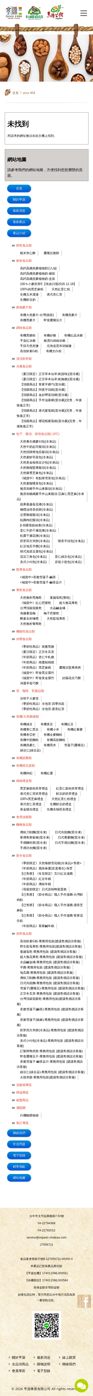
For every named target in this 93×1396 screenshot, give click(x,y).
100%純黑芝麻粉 (31, 289)
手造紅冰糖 (28, 340)
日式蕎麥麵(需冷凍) (71, 837)
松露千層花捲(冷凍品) (35, 536)
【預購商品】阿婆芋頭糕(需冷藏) (42, 389)
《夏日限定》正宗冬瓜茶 (37, 652)
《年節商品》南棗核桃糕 (37, 662)
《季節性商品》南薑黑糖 (37, 646)
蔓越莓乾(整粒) (60, 597)
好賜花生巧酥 (71, 678)
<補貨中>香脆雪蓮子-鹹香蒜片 (41, 582)
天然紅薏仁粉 (61, 289)
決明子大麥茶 (29, 698)
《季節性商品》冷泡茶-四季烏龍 (42, 703)
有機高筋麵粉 (56, 740)
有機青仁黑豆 (29, 729)
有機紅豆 (67, 724)
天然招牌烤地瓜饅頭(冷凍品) (39, 452)
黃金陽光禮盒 (29, 809)
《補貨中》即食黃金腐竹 (37, 678)
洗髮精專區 (24, 1085)
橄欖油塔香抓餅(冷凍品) (36, 509)
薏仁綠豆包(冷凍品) (68, 556)
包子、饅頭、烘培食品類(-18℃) (37, 434)
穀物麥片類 (24, 307)
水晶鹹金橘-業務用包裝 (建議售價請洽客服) (50, 962)
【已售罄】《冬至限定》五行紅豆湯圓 (46, 873)
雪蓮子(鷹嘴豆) (74, 745)
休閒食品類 (24, 639)
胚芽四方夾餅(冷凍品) (35, 541)
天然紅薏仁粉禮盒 (64, 799)
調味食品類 (24, 328)
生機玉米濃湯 (29, 294)
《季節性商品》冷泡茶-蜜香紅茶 (42, 709)
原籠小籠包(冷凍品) (68, 562)
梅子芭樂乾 (51, 613)
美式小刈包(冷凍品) (33, 562)
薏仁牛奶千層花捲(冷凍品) (38, 530)
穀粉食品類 (24, 260)
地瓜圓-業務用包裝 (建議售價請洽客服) (46, 972)
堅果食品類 (24, 569)
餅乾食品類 (24, 245)
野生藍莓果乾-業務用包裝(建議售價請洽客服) (51, 946)
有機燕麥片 (70, 315)
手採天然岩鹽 (29, 346)
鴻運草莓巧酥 (29, 683)
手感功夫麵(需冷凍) (33, 848)
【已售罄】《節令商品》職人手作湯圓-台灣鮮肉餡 (50, 897)
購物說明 (43, 1364)
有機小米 (53, 729)
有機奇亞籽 (28, 734)
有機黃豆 (47, 724)
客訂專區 (22, 1123)
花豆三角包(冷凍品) (33, 556)
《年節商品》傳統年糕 (35, 884)
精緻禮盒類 (24, 781)
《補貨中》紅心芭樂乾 (35, 603)
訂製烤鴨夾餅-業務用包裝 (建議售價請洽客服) (51, 1051)
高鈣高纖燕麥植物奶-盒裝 (37, 279)
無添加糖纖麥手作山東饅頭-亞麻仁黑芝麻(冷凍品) (50, 496)
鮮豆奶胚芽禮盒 (67, 793)
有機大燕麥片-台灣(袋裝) (37, 315)
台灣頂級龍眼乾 (31, 608)
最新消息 (19, 210)
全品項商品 (20, 1364)
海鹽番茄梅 (28, 613)
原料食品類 (24, 933)
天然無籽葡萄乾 (31, 624)
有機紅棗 (47, 773)
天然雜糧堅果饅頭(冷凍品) (38, 467)
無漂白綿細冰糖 (54, 340)
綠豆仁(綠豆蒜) (30, 750)
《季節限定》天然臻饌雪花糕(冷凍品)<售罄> (51, 863)
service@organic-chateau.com (46, 1237)
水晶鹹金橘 (57, 608)
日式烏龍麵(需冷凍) (68, 832)
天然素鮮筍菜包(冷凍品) (36, 457)
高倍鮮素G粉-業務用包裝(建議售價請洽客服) (50, 941)
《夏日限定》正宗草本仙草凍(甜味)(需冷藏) (50, 374)
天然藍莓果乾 (56, 618)
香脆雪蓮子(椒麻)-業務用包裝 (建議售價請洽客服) (50, 1022)
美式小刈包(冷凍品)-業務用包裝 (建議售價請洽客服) (50, 1043)
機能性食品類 (25, 631)
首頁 (15, 93)
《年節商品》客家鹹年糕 (37, 926)
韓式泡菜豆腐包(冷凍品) (36, 551)
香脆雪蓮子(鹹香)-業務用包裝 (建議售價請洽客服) (50, 1011)
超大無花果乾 (68, 603)
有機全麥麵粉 (53, 734)
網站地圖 (19, 1177)
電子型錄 (19, 1155)
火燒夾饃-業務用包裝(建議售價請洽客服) (48, 1077)
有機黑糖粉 (28, 335)
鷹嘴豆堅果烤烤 (70, 667)
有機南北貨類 (25, 765)
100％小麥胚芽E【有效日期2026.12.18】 (48, 284)
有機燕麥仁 (28, 745)
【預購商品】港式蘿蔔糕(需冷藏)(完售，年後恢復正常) (49, 413)
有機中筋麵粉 (29, 740)
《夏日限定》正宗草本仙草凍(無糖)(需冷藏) (50, 379)
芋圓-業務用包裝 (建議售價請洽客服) (45, 967)
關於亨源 (19, 199)
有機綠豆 (26, 724)
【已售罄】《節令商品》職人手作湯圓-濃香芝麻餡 (50, 907)
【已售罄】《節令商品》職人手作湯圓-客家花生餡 (50, 918)
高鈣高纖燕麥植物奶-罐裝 (37, 273)
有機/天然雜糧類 (27, 716)
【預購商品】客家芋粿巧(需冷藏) (42, 384)
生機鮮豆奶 (28, 299)
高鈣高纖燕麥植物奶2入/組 (38, 268)
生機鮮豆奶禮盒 (61, 804)
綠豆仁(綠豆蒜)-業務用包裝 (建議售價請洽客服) (52, 1072)
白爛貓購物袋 (29, 1115)
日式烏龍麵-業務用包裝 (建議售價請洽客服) (50, 983)
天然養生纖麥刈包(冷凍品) (38, 441)
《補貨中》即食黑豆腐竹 (37, 673)
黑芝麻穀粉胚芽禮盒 (34, 788)
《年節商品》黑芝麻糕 (35, 667)
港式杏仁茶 (54, 294)
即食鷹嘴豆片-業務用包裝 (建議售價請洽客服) (51, 1056)
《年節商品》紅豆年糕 (35, 879)
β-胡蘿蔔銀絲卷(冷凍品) (36, 525)
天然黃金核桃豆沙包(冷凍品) (39, 462)
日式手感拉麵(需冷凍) (70, 842)
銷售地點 (19, 1166)
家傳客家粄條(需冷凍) (35, 837)
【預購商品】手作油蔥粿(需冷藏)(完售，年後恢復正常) (49, 402)
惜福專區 (22, 1092)
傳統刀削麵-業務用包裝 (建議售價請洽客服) (50, 978)
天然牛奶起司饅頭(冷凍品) (38, 447)
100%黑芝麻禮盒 (31, 799)
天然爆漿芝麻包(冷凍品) (36, 473)
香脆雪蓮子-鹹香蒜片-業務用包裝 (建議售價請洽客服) (50, 1064)
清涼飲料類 (24, 358)
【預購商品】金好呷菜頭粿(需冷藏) (44, 395)
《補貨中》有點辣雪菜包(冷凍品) (42, 478)
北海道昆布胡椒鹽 (59, 346)
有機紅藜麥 (75, 729)
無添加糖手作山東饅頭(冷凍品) (41, 488)
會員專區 (18, 1371)
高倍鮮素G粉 (29, 351)
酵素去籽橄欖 (29, 618)
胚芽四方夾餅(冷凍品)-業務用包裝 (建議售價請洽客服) (50, 1032)
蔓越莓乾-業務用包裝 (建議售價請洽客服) (48, 951)
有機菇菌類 (24, 758)
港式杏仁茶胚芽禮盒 (34, 793)
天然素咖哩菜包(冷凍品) (36, 483)
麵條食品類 (24, 824)
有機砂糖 (50, 335)
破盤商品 (22, 1100)
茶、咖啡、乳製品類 (30, 691)
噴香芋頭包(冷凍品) (71, 541)
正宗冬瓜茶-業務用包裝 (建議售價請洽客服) (50, 993)
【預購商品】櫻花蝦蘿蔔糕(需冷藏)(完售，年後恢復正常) (49, 423)
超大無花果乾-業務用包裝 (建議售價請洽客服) (51, 957)
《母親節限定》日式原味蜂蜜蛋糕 (43, 889)
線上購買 (69, 1357)
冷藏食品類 (24, 366)
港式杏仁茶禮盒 (31, 804)
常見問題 (19, 1144)
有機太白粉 (54, 351)
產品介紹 (19, 233)
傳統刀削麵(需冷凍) (33, 832)
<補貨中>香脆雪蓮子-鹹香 (38, 577)
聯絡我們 (19, 1133)
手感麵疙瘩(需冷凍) (33, 842)
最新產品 (19, 222)
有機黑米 (50, 745)
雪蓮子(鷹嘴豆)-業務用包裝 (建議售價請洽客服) (52, 988)
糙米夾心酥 (28, 253)
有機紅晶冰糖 (73, 335)
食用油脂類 (24, 817)
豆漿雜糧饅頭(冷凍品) (35, 515)
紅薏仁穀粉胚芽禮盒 (70, 788)
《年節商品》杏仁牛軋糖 (37, 657)
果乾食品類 (24, 590)
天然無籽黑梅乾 (31, 597)
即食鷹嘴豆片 (53, 320)
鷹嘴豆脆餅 (51, 253)
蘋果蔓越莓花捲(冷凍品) (36, 504)
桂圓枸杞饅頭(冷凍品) (35, 520)
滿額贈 (21, 1108)
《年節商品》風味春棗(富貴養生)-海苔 (46, 868)
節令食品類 (24, 855)
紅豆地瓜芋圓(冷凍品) (35, 546)
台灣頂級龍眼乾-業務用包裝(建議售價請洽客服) (49, 1001)
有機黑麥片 (28, 320)
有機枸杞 (26, 773)
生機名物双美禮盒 (59, 809)
